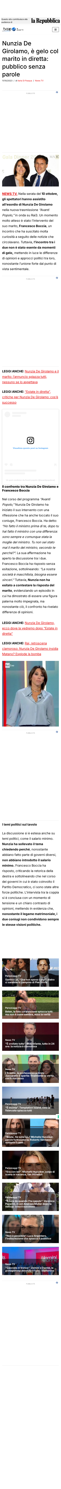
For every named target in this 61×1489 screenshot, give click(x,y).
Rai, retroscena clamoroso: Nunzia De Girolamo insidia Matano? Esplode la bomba (30, 648)
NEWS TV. (9, 194)
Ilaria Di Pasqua (25, 80)
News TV (39, 80)
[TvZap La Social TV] (12, 29)
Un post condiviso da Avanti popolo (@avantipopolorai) (30, 480)
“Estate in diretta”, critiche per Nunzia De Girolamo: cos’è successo (30, 397)
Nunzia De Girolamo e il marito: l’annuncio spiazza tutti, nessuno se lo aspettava (30, 376)
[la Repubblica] (45, 21)
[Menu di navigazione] (55, 29)
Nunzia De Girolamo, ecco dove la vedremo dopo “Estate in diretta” (30, 628)
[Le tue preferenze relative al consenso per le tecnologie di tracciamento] (58, 1116)
